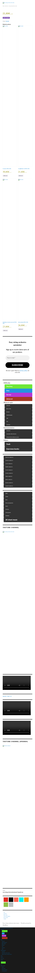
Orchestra (8, 430)
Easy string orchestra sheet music (11, 923)
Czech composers (9, 463)
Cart (4, 912)
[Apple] (11, 904)
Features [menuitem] (3, 963)
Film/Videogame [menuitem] (4, 942)
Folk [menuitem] (2, 946)
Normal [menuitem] (4, 936)
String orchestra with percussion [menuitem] (7, 954)
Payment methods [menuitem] (4, 969)
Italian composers (9, 476)
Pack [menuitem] (1, 955)
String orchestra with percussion (12, 437)
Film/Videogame (9, 415)
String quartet (8, 512)
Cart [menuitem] (1, 964)
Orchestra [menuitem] (3, 951)
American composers (9, 457)
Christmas (8, 424)
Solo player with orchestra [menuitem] (6, 952)
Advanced (9, 399)
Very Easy (9, 386)
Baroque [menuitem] (3, 945)
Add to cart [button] (5, 175)
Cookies (5, 918)
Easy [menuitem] (3, 933)
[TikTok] (21, 899)
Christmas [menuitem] (3, 947)
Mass (7, 499)
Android (8, 696)
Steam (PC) (5, 696)
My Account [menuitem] (3, 965)
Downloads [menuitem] (3, 968)
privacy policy (23, 370)
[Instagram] (11, 899)
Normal (8, 395)
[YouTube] (6, 899)
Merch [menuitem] (2, 959)
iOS (10, 696)
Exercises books (12, 449)
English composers (9, 466)
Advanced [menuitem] (4, 938)
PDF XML (7, 21)
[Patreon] (16, 899)
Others (6, 440)
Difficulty (7, 383)
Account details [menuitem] (4, 971)
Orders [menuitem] (3, 967)
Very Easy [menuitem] (4, 931)
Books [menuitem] (2, 956)
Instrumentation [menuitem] (3, 950)
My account (5, 914)
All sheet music (11, 520)
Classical (8, 405)
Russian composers (9, 482)
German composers (9, 473)
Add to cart (6, 17)
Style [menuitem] (1, 939)
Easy (7, 390)
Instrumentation (9, 428)
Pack (8, 444)
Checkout (5, 913)
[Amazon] (26, 899)
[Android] (6, 904)
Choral (7, 496)
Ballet (7, 493)
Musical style (8, 402)
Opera (7, 506)
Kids (7, 421)
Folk (7, 418)
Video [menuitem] (2, 960)
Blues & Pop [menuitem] (4, 943)
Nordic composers (9, 479)
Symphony (7, 515)
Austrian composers (9, 460)
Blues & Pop (8, 408)
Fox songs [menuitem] (2, 958)
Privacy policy (6, 917)
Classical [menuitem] (3, 941)
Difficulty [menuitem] (2, 929)
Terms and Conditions (7, 916)
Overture (7, 509)
